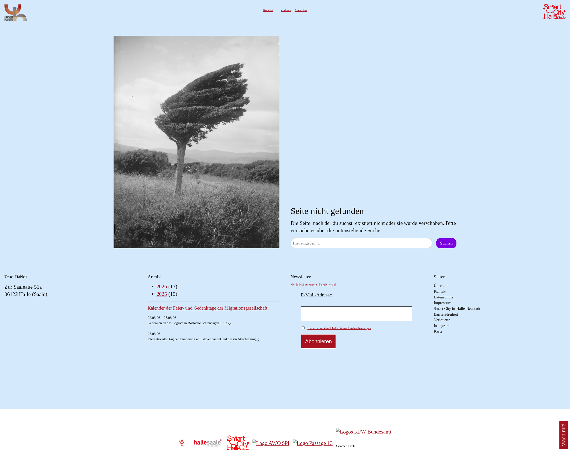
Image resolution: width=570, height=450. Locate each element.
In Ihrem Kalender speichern (229, 323)
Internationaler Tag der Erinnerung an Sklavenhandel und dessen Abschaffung (202, 339)
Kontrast (268, 10)
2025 (162, 294)
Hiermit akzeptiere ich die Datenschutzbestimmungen (339, 328)
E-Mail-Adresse (316, 295)
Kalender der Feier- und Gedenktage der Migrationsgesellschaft (207, 307)
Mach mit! (563, 435)
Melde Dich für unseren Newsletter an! (313, 284)
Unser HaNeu (15, 277)
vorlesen (286, 10)
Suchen (446, 243)
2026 (162, 286)
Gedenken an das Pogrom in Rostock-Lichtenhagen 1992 (187, 323)
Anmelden (301, 10)
